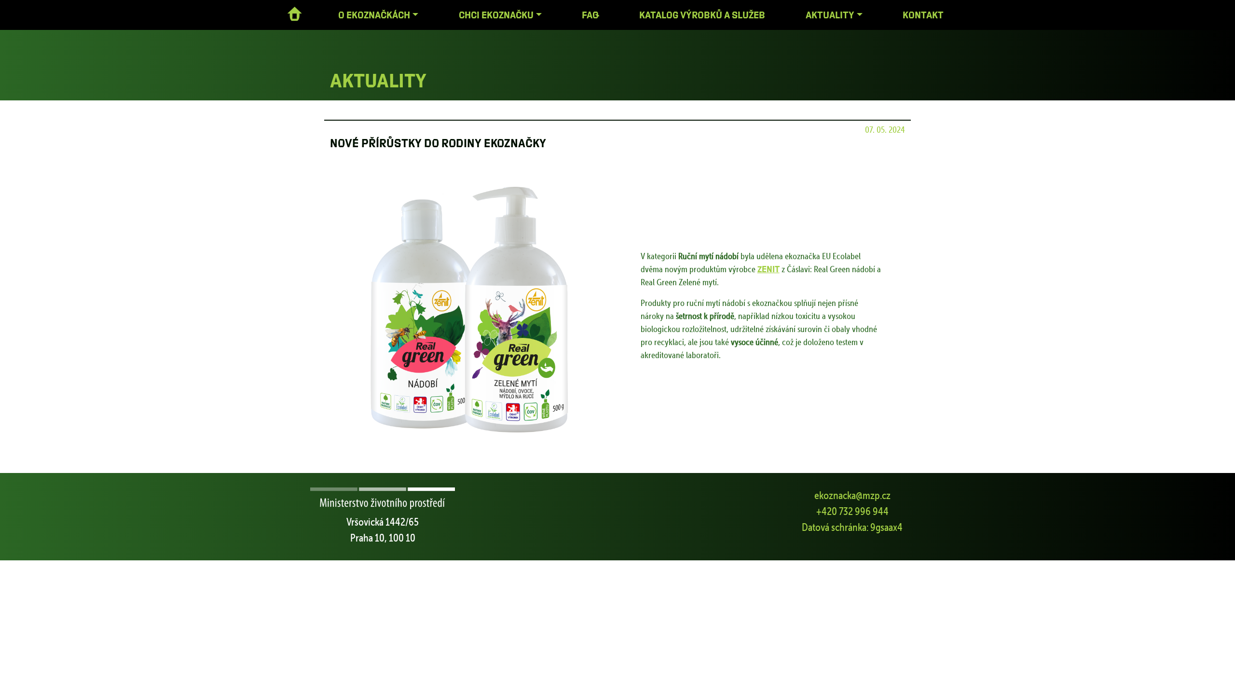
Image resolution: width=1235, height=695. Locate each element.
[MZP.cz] (382, 499)
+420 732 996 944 (852, 511)
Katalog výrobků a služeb (702, 14)
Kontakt (923, 14)
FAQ (590, 14)
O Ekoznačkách (374, 14)
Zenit (768, 269)
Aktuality (830, 14)
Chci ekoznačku (496, 14)
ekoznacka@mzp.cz (852, 495)
